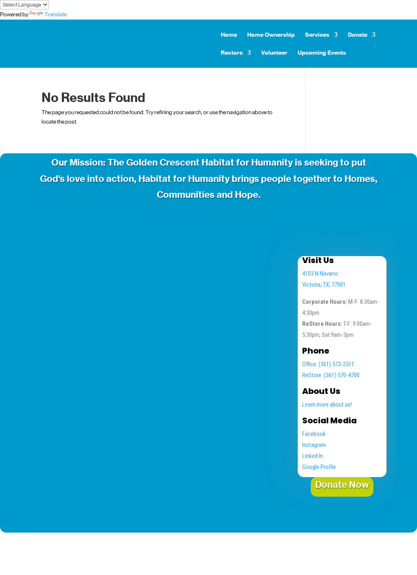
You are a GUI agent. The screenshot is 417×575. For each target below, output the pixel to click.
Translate (55, 14)
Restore (232, 53)
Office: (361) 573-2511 (328, 364)
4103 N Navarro (320, 273)
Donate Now (342, 484)
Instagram (314, 445)
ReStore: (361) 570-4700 (331, 375)
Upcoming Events (322, 53)
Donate (357, 35)
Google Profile (319, 467)
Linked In (312, 456)
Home (229, 35)
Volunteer (274, 53)
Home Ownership (271, 35)
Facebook (314, 434)
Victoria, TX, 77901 (324, 284)
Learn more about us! (327, 404)
